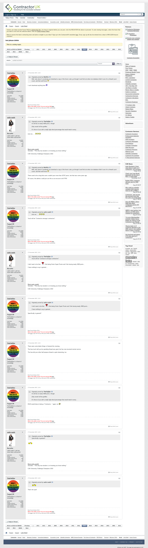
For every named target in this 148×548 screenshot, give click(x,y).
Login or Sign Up (10, 15)
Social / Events (133, 21)
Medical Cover (129, 151)
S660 (130, 70)
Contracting (13, 21)
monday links (131, 258)
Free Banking (129, 143)
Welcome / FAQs (113, 21)
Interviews (128, 113)
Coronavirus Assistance (43, 21)
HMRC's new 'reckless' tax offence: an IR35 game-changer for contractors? (133, 212)
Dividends (128, 82)
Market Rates (129, 109)
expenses (127, 251)
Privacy (131, 542)
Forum (11, 26)
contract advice (133, 249)
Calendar (22, 18)
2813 (49, 49)
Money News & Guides (132, 90)
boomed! (135, 248)
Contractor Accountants (132, 155)
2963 (113, 49)
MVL (126, 100)
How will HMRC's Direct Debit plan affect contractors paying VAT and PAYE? (132, 204)
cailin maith (11, 117)
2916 (102, 49)
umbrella (134, 265)
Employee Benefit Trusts (132, 72)
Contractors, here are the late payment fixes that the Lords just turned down (133, 196)
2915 (96, 49)
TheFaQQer (11, 73)
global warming (133, 251)
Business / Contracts (32, 21)
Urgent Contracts (130, 107)
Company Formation (131, 145)
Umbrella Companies (65, 21)
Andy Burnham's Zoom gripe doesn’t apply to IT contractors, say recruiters (133, 168)
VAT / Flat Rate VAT (131, 86)
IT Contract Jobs (130, 105)
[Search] (141, 14)
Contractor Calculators (131, 98)
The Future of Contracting (90, 21)
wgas (138, 265)
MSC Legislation (130, 77)
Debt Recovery (129, 147)
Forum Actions (41, 18)
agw (132, 248)
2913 (84, 49)
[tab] (8, 60)
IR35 (126, 70)
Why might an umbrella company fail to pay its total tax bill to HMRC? (132, 189)
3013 (119, 49)
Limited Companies (131, 80)
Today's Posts (10, 18)
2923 (107, 49)
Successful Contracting (132, 94)
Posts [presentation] (8, 60)
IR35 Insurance (129, 139)
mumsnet (135, 261)
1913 (37, 49)
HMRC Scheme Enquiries (77, 21)
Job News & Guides (131, 88)
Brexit (24, 21)
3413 (8, 52)
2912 (78, 49)
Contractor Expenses (131, 102)
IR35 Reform (99, 21)
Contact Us (123, 542)
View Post (50, 76)
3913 (14, 52)
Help (22, 14)
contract (127, 249)
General (19, 21)
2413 (43, 49)
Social (120, 21)
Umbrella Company (131, 84)
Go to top (139, 542)
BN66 (135, 70)
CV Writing (128, 115)
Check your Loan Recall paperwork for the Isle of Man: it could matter (132, 175)
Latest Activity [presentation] (17, 60)
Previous (27, 49)
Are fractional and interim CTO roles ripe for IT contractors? (132, 236)
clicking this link (36, 30)
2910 (67, 49)
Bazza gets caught (33, 149)
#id (119, 73)
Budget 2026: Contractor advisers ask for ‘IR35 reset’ (132, 182)
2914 (90, 49)
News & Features (130, 66)
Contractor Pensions (131, 149)
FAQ (17, 18)
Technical (106, 21)
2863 (55, 49)
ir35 (132, 253)
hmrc (129, 253)
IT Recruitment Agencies (132, 157)
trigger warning (128, 265)
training (136, 263)
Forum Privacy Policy (43, 31)
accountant (127, 248)
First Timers (128, 68)
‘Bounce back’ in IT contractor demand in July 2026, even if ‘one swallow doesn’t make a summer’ (133, 228)
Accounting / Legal (54, 21)
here (77, 35)
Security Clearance (131, 111)
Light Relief (126, 21)
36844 (20, 52)
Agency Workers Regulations (130, 74)
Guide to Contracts (130, 92)
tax (126, 263)
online (138, 261)
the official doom (131, 263)
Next (27, 52)
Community (30, 18)
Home (127, 64)
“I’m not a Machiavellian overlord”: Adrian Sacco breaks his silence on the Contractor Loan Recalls (132, 220)
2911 (72, 49)
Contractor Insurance (131, 134)
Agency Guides (129, 117)
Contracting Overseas (131, 96)
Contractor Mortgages (131, 141)
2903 (61, 49)
